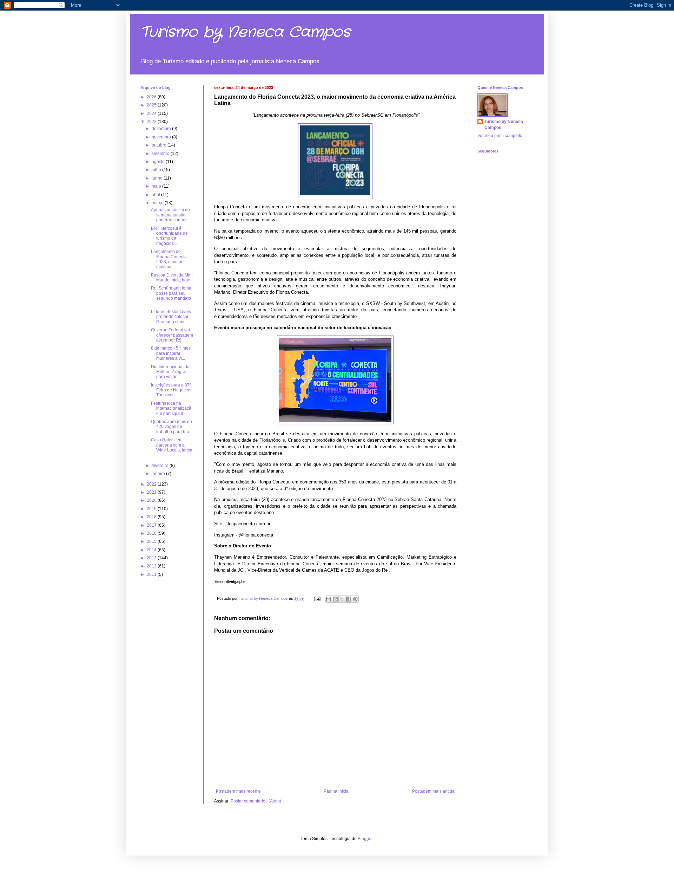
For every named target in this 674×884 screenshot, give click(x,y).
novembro (162, 137)
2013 (152, 557)
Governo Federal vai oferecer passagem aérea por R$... (172, 335)
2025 (152, 105)
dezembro (162, 128)
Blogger (365, 838)
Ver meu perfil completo (499, 135)
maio (157, 186)
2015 (152, 541)
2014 (152, 549)
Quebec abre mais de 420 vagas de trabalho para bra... (171, 426)
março (158, 202)
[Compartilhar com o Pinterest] (355, 599)
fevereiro (161, 465)
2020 (152, 500)
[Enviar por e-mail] (328, 599)
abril (156, 194)
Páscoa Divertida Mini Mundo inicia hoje (172, 277)
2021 (152, 492)
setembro (161, 153)
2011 (152, 574)
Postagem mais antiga (433, 791)
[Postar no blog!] (335, 599)
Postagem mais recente (238, 791)
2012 (152, 566)
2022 (152, 484)
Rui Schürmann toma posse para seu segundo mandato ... (171, 296)
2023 (152, 121)
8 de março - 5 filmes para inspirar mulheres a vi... (171, 353)
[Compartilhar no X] (341, 599)
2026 (152, 97)
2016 (152, 533)
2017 (152, 525)
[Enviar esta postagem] (317, 598)
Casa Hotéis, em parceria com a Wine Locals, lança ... (171, 447)
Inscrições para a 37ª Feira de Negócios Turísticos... (171, 390)
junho (158, 178)
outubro (159, 145)
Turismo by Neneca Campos (245, 32)
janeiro (159, 473)
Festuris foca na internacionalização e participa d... (171, 408)
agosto (159, 161)
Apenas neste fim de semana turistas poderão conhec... (171, 214)
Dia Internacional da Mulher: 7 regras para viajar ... (170, 371)
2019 (152, 508)
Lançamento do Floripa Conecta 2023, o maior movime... (169, 259)
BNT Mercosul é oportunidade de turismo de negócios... (169, 236)
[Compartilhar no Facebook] (348, 599)
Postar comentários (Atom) (256, 801)
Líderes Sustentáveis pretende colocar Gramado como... (171, 316)
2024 (152, 113)
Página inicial (337, 791)
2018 (152, 516)
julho (157, 169)
